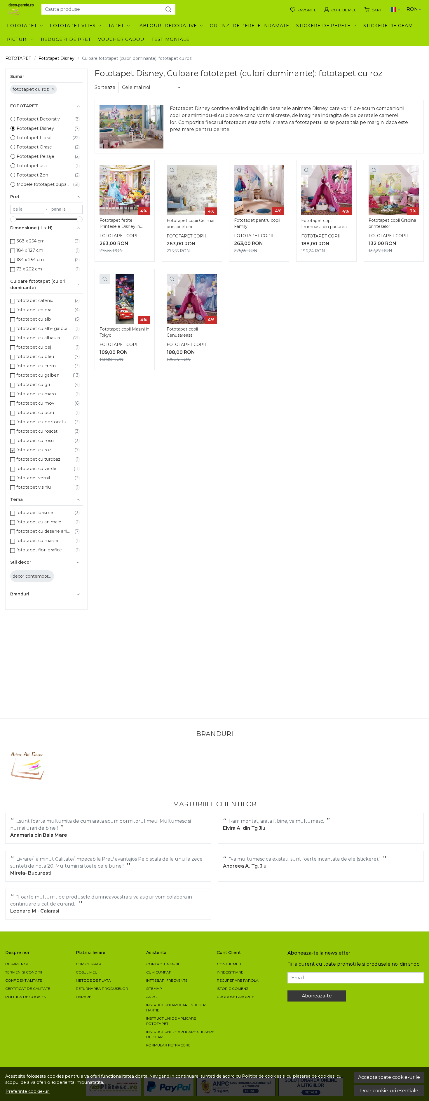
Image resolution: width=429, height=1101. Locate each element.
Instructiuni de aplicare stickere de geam (180, 1034)
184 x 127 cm (29, 250)
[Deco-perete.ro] (21, 9)
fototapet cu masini (37, 540)
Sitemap (154, 988)
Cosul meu (86, 972)
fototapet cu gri (33, 384)
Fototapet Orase (34, 147)
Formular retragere (168, 1045)
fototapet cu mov (35, 403)
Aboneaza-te (317, 996)
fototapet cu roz (31, 89)
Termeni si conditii (23, 972)
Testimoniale (170, 39)
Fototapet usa (32, 165)
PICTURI (17, 39)
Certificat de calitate (27, 988)
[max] (66, 209)
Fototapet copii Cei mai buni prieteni (190, 223)
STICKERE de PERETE (323, 25)
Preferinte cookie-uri (28, 1091)
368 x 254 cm (30, 241)
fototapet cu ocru (35, 412)
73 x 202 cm (29, 269)
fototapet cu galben (38, 375)
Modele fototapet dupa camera (43, 184)
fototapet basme (34, 512)
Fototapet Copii (119, 235)
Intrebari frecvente (167, 980)
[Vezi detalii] (104, 170)
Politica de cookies (261, 1076)
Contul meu (229, 964)
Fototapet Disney (56, 58)
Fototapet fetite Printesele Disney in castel (120, 224)
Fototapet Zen (32, 175)
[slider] (13, 219)
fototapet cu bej (33, 347)
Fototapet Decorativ (38, 119)
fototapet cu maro (36, 393)
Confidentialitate (23, 980)
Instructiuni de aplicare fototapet (171, 1021)
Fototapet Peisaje (35, 156)
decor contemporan (33, 576)
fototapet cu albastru (39, 337)
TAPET (116, 25)
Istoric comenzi (233, 988)
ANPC (151, 997)
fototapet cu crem (36, 365)
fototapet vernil (33, 477)
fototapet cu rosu (35, 440)
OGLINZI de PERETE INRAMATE (249, 25)
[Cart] (373, 9)
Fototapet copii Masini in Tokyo (124, 332)
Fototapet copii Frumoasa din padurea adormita (324, 224)
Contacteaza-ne (163, 964)
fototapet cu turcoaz (38, 459)
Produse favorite (235, 997)
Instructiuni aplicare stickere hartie (177, 1007)
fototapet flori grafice (39, 550)
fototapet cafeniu (34, 300)
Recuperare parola (238, 980)
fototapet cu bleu (35, 356)
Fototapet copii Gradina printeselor (392, 223)
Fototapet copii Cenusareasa (182, 332)
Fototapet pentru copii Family (257, 223)
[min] (27, 209)
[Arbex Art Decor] (28, 766)
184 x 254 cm (30, 259)
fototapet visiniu (33, 487)
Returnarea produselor (102, 988)
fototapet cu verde (36, 468)
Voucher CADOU (121, 39)
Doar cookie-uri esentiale (389, 1090)
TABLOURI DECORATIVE (167, 25)
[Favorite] (303, 9)
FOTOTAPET (22, 25)
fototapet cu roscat (36, 431)
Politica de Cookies (25, 997)
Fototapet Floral (34, 137)
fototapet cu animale (38, 522)
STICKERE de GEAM (388, 25)
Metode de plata (93, 980)
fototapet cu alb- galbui (41, 328)
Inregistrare (230, 972)
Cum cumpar (88, 964)
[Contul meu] (340, 9)
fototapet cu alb (33, 319)
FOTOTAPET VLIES (72, 25)
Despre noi (16, 964)
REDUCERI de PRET (66, 39)
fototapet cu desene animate (44, 531)
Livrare (83, 997)
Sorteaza (105, 87)
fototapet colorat (34, 309)
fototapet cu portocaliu (41, 421)
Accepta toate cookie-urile (389, 1077)
